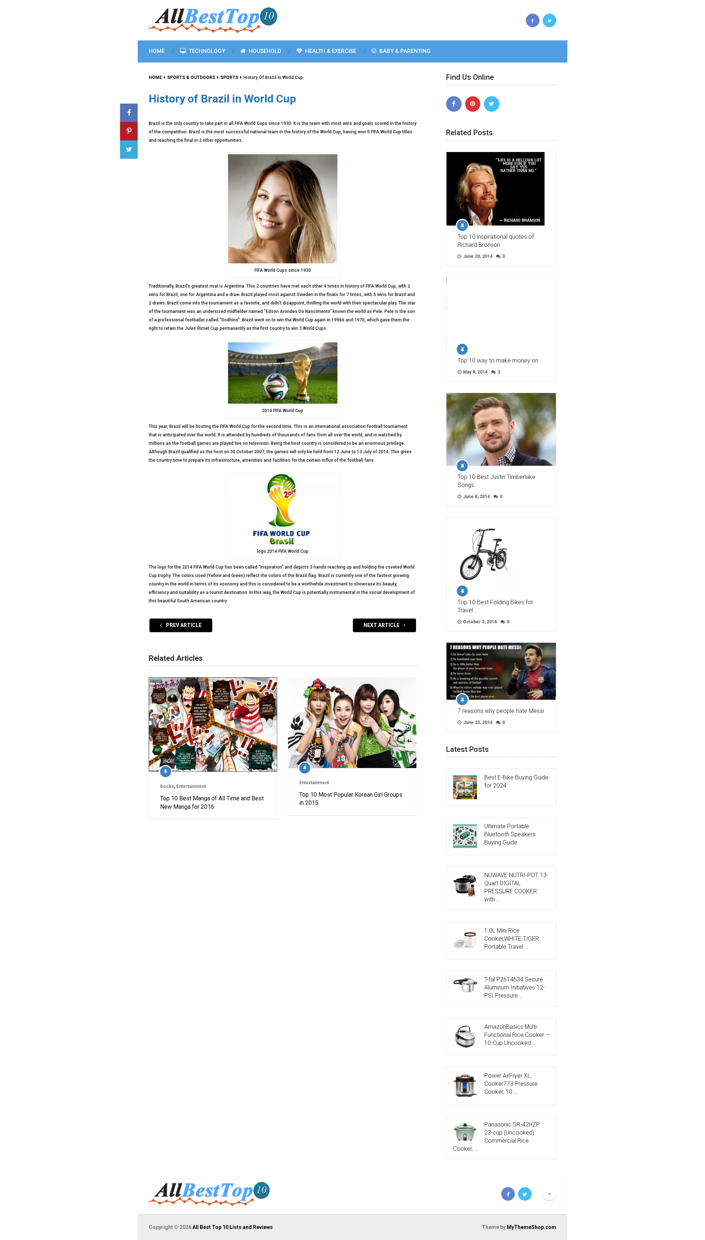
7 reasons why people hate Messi (501, 710)
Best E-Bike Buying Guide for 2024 (516, 781)
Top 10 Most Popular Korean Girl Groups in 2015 (350, 798)
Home (156, 51)
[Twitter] (491, 104)
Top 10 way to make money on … (500, 360)
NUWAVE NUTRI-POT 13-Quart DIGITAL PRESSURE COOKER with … (516, 887)
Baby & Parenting (404, 51)
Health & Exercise (330, 51)
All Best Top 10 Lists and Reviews (232, 1227)
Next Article (382, 625)
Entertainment (191, 786)
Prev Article (183, 625)
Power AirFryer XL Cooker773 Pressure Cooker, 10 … (511, 1083)
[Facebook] (454, 104)
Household (264, 51)
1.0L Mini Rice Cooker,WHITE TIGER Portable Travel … (511, 938)
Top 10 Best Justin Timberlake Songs (496, 481)
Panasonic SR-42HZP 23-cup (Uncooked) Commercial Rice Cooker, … (496, 1136)
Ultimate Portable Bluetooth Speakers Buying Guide (509, 834)
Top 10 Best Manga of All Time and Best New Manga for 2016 (212, 802)
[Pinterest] (473, 104)
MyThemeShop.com (531, 1227)
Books (167, 786)
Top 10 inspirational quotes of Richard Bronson (496, 240)
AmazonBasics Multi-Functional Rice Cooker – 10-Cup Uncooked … (516, 1034)
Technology (206, 51)
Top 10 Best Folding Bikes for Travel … (495, 606)
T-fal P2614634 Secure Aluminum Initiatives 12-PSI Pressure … (514, 987)
